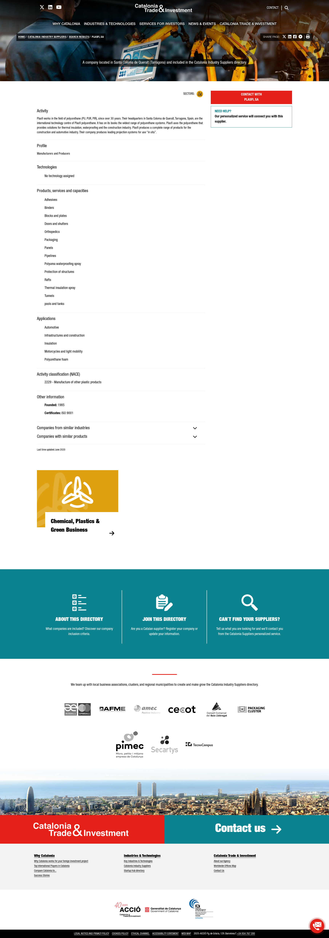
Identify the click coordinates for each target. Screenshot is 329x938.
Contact (273, 8)
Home (21, 37)
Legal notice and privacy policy (91, 933)
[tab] (121, 428)
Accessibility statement (165, 933)
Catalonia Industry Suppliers (47, 37)
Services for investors (162, 24)
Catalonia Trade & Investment (248, 24)
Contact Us (219, 871)
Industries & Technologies (110, 24)
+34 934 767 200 (246, 933)
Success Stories (42, 875)
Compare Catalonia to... (45, 871)
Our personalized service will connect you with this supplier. (249, 116)
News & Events (202, 24)
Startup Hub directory (134, 871)
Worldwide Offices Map (225, 866)
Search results (79, 37)
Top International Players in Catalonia (51, 866)
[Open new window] (216, 709)
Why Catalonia (66, 24)
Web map (186, 933)
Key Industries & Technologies (138, 861)
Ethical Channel (140, 933)
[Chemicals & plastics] (199, 94)
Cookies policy (120, 933)
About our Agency (222, 861)
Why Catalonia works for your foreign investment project (61, 861)
